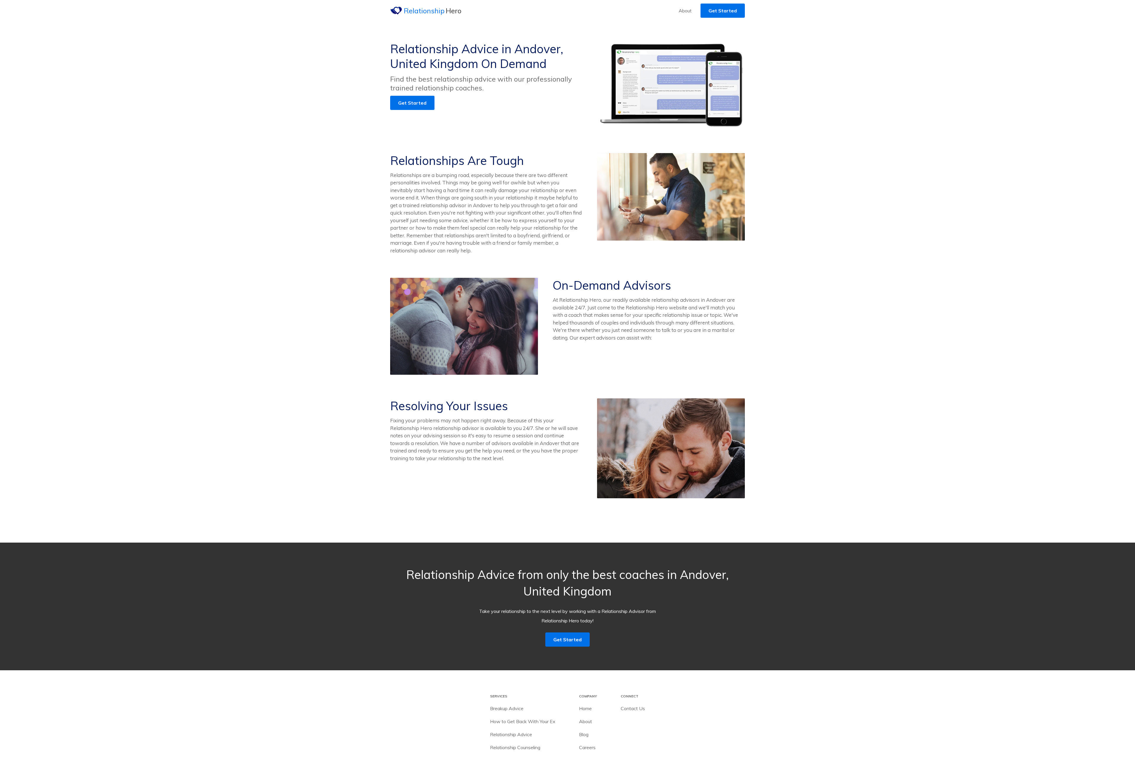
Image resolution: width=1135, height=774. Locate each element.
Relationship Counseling (515, 747)
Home (585, 708)
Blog (583, 734)
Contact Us (633, 708)
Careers (587, 747)
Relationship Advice (511, 734)
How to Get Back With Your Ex (522, 721)
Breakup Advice (506, 708)
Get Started (722, 11)
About (685, 11)
